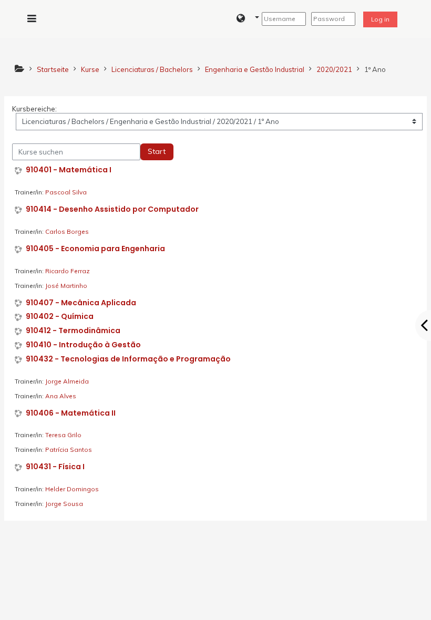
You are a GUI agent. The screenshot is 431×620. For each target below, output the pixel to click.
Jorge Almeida (67, 381)
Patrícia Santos (68, 449)
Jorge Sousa (64, 504)
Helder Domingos (72, 489)
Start (157, 151)
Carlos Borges (67, 231)
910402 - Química (60, 316)
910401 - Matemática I (68, 170)
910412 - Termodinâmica (73, 330)
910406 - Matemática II (71, 413)
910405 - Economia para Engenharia (95, 248)
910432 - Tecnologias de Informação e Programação (128, 359)
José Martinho (66, 286)
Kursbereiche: (34, 109)
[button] (248, 19)
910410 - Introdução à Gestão (83, 344)
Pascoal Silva (66, 192)
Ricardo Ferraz (67, 271)
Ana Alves (60, 396)
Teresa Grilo (63, 435)
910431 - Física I (55, 466)
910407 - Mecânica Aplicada (81, 302)
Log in (380, 19)
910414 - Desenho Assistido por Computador (112, 209)
